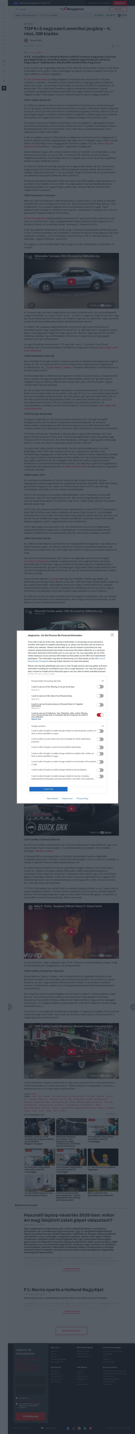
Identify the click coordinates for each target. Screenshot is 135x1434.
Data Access (67, 798)
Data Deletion (52, 798)
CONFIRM (48, 789)
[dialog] (67, 717)
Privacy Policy (82, 798)
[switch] (100, 686)
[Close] (113, 635)
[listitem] (67, 681)
